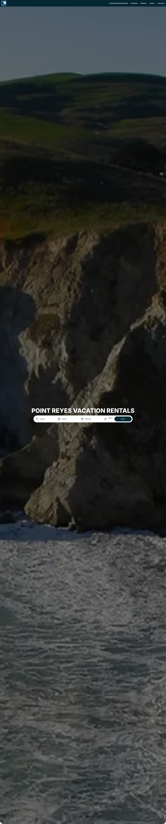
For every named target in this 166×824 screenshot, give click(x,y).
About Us (143, 3)
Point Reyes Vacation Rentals (118, 3)
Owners (152, 3)
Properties (134, 3)
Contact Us (161, 3)
